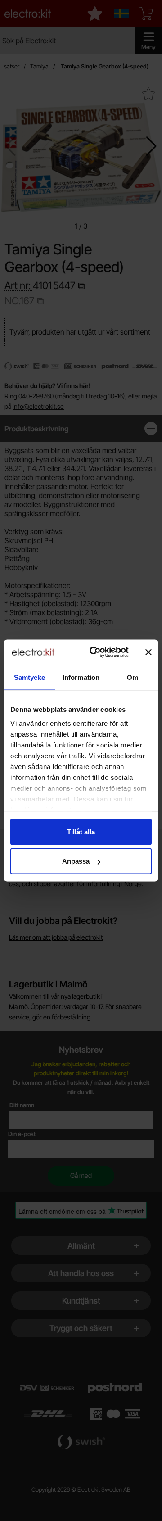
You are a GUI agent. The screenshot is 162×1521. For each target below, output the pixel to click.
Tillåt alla (81, 831)
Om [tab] (132, 677)
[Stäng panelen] (148, 652)
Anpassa (76, 861)
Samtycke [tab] (29, 677)
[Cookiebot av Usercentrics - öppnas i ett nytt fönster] (95, 652)
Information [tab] (81, 677)
